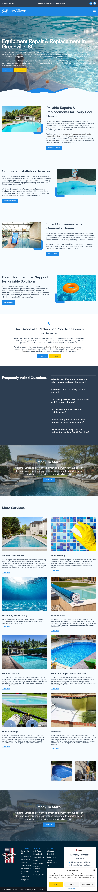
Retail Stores (51, 857)
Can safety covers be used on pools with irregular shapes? (70, 400)
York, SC (24, 862)
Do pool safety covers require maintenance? (67, 410)
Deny (72, 884)
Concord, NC (25, 877)
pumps (63, 347)
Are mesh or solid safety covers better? (68, 390)
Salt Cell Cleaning (36, 867)
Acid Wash (37, 851)
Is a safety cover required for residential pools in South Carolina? (70, 431)
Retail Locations (9, 3)
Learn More (52, 254)
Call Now (7, 70)
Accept (56, 884)
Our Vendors (8, 302)
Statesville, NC (26, 859)
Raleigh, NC (25, 880)
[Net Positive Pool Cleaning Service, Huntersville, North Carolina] (14, 11)
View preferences (87, 884)
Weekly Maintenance (52, 861)
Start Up (36, 871)
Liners (35, 860)
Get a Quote (20, 70)
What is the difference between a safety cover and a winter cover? (69, 380)
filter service (76, 134)
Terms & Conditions (45, 889)
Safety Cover (38, 863)
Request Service (54, 147)
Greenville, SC (26, 856)
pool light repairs (67, 136)
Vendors (50, 865)
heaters (49, 347)
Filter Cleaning (38, 854)
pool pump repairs (62, 134)
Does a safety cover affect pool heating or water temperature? (68, 421)
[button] (94, 870)
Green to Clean (38, 857)
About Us (50, 851)
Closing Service (39, 874)
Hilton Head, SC (26, 868)
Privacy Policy (71, 889)
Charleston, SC (26, 865)
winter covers (78, 138)
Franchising (51, 854)
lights (55, 347)
